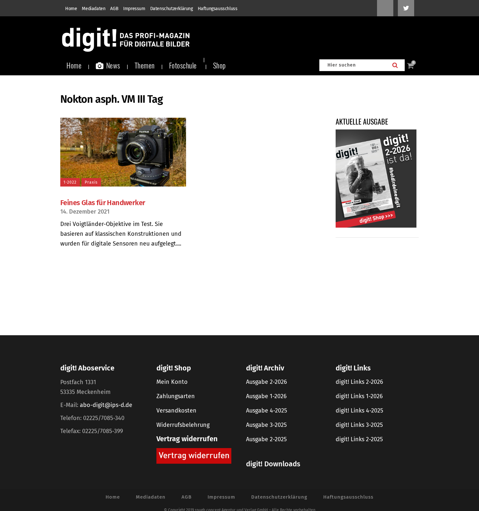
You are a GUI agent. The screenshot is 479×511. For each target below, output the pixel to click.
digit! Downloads (273, 463)
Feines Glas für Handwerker (102, 202)
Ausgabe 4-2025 (266, 410)
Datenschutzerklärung (171, 8)
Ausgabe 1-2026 (266, 396)
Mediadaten (93, 8)
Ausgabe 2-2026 (266, 381)
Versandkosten (176, 410)
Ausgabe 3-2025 (266, 424)
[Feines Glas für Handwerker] (123, 152)
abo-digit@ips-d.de (106, 405)
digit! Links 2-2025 (359, 439)
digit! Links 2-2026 (359, 381)
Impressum (134, 8)
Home (71, 8)
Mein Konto (172, 381)
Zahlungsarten (175, 396)
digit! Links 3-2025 (359, 424)
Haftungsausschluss (218, 8)
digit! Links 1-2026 (359, 396)
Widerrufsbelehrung (183, 424)
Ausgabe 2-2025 (266, 439)
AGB (114, 8)
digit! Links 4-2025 (359, 410)
